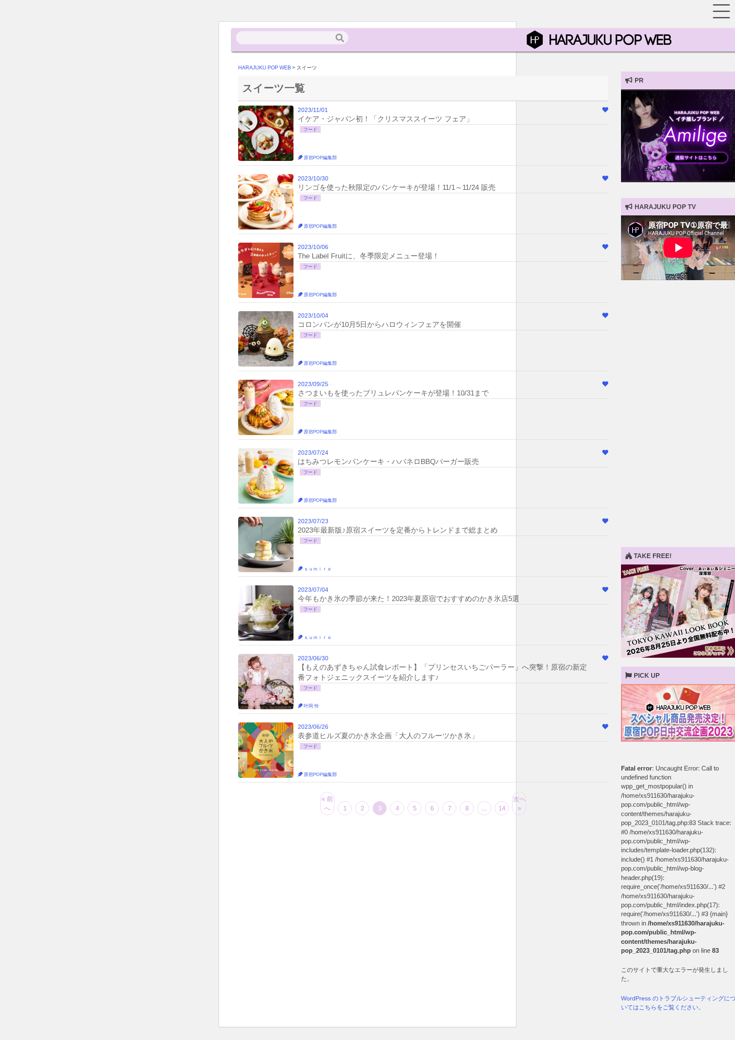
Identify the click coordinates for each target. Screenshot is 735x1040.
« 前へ (327, 803)
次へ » (519, 803)
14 (502, 808)
